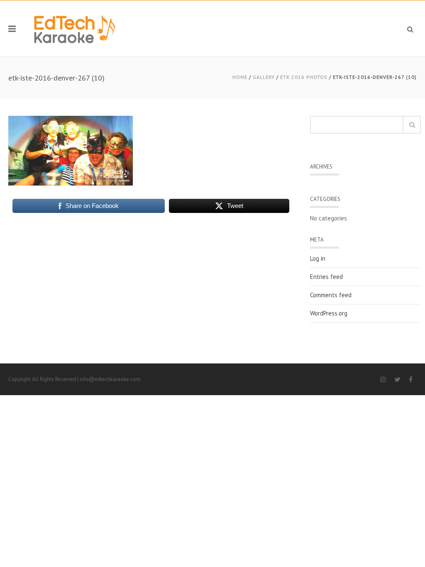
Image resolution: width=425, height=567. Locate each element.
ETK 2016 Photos (303, 77)
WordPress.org (328, 313)
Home (239, 77)
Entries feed (326, 277)
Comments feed (331, 295)
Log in (317, 258)
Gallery (264, 77)
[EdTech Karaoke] (74, 28)
